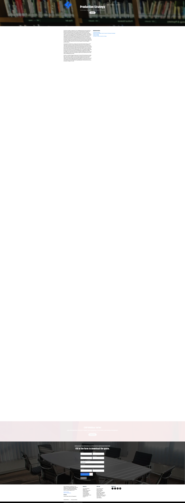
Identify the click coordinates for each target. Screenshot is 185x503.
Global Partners (66, 499)
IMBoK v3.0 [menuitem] (85, 489)
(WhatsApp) (75, 489)
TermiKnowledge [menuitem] (86, 491)
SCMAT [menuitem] (84, 496)
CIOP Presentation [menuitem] (86, 494)
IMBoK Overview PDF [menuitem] (86, 490)
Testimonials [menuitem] (99, 496)
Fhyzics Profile (66, 491)
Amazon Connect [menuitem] (99, 489)
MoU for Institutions (67, 492)
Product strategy (96, 34)
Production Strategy (96, 32)
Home (108, 4)
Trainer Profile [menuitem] (99, 491)
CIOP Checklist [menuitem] (85, 495)
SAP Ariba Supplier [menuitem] (100, 490)
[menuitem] (108, 5)
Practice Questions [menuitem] (86, 493)
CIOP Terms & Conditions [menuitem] (101, 495)
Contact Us (118, 4)
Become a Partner (74, 499)
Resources (112, 4)
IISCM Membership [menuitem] (100, 488)
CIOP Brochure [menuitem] (85, 492)
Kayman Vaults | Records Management (70, 496)
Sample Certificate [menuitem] (100, 494)
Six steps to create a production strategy (100, 36)
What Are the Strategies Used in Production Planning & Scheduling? (104, 33)
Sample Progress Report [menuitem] (101, 493)
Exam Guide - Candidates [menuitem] (101, 492)
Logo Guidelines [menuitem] (99, 497)
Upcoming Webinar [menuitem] (86, 488)
